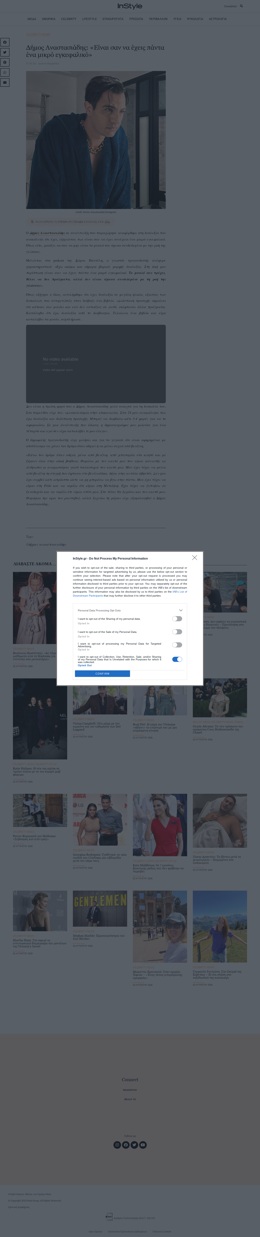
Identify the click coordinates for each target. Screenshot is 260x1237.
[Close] (195, 558)
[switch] (177, 618)
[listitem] (130, 610)
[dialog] (130, 618)
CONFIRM (103, 673)
